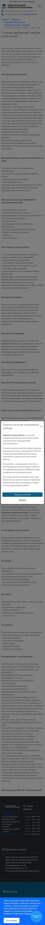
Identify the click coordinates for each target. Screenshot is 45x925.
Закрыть (22, 500)
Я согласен (11, 920)
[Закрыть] (41, 426)
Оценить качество (22, 494)
